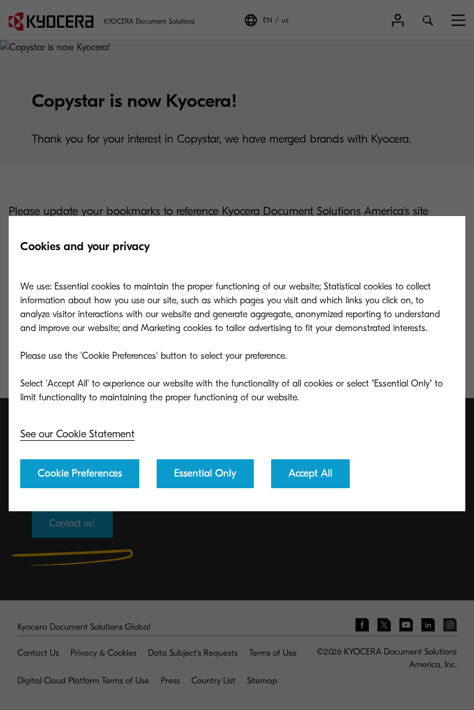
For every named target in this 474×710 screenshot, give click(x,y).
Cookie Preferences (80, 473)
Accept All (310, 473)
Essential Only (205, 473)
